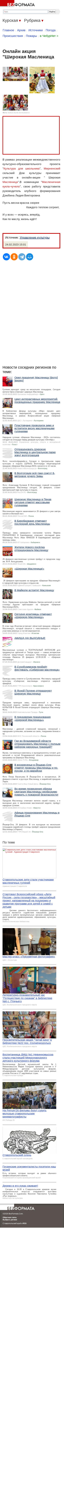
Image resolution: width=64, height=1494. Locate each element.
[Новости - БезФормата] (18, 3)
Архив (21, 30)
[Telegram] (21, 256)
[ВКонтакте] (6, 256)
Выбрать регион (10, 1220)
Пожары (31, 36)
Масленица (10, 182)
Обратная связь (10, 1217)
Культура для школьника (22, 168)
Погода (51, 30)
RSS (24, 1223)
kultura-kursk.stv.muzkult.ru (19, 113)
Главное (8, 30)
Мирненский (52, 168)
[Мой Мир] (29, 256)
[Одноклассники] (14, 256)
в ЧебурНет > (49, 36)
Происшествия (13, 36)
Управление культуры (35, 237)
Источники (35, 30)
